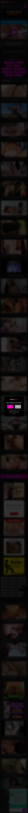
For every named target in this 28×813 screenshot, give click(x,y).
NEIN (18, 406)
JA (10, 406)
